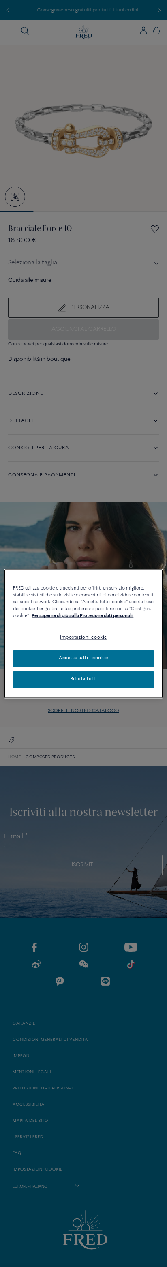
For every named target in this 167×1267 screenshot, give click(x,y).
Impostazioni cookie (83, 637)
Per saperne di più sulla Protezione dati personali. (82, 615)
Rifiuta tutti (83, 679)
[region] (83, 633)
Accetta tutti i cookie (83, 658)
